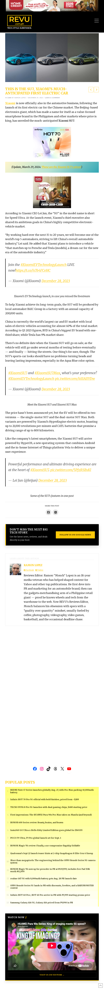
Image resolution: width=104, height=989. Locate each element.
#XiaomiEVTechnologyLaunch (44, 265)
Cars (9, 97)
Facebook (29, 570)
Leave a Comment (52, 97)
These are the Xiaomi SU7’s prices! (61, 167)
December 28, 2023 (56, 281)
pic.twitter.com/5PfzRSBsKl (70, 470)
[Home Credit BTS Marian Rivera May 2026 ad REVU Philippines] (52, 192)
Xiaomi (10, 103)
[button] (96, 20)
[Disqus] (52, 657)
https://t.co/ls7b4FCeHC (33, 270)
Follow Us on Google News (75, 535)
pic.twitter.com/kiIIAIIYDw (75, 379)
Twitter (40, 570)
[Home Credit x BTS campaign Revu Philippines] (52, 5)
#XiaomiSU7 (17, 373)
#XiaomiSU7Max (47, 373)
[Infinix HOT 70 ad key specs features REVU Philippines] (52, 142)
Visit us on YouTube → (52, 975)
